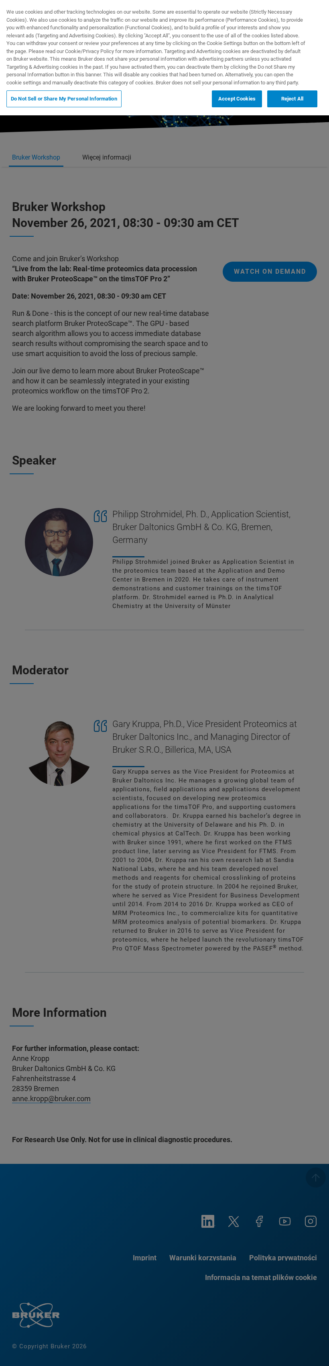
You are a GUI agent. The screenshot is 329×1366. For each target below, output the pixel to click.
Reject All (292, 99)
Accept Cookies (237, 99)
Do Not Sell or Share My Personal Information (64, 99)
